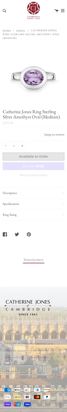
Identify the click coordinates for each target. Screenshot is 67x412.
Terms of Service (38, 357)
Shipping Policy (15, 350)
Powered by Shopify (17, 371)
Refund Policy (14, 357)
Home (7, 30)
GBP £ (11, 330)
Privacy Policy (39, 350)
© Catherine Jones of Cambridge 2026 (28, 343)
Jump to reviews (54, 134)
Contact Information (19, 364)
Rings (20, 30)
